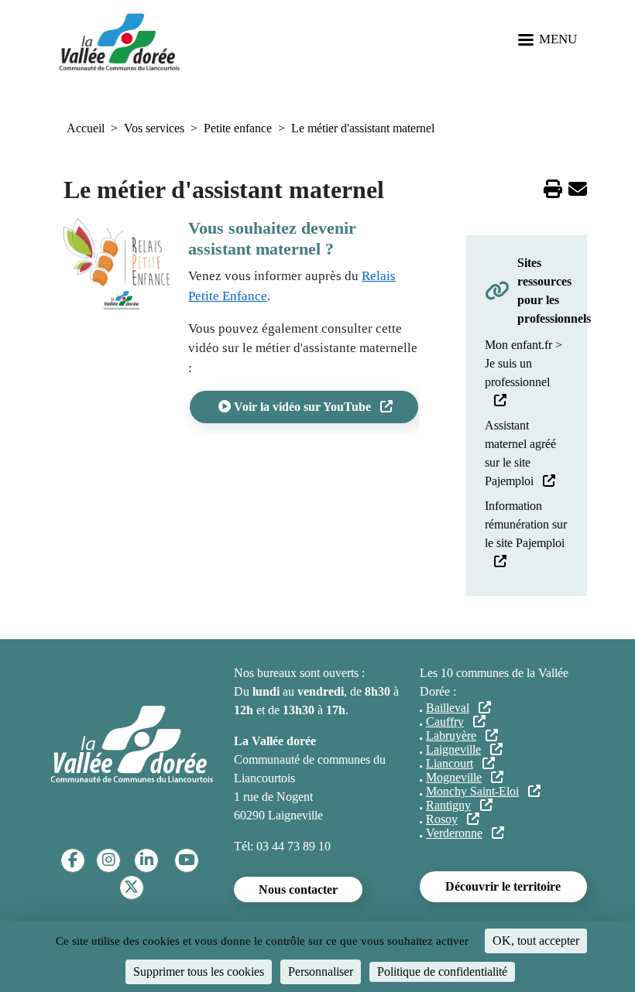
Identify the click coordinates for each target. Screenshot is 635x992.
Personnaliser (320, 971)
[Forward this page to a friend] (577, 191)
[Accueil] (119, 41)
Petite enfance (238, 128)
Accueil (86, 128)
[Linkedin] (147, 860)
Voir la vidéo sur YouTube (302, 406)
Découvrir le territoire (503, 886)
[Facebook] (73, 860)
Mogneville (454, 777)
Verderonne (454, 833)
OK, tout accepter (536, 940)
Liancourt (449, 763)
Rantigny (448, 805)
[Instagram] (109, 860)
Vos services (154, 128)
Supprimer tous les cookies (198, 971)
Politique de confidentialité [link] (442, 971)
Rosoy (442, 819)
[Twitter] (131, 887)
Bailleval (447, 707)
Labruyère (451, 735)
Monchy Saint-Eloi (472, 791)
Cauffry (445, 721)
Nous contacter (298, 889)
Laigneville (453, 749)
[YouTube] (187, 860)
